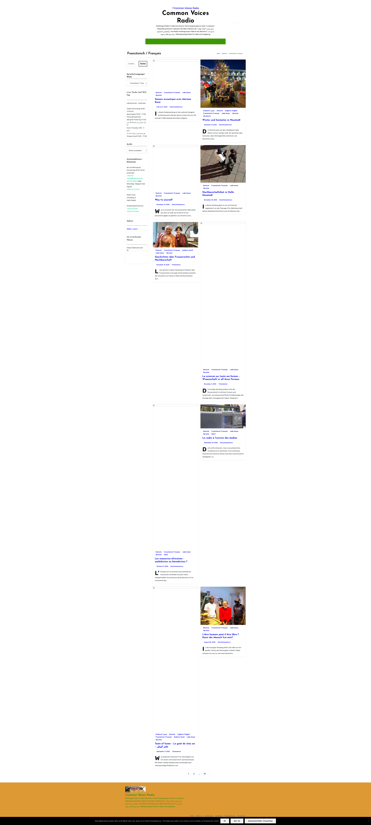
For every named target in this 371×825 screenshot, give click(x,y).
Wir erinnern (205, 41)
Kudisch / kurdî (187, 250)
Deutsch (159, 92)
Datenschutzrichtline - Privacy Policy (260, 821)
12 (205, 774)
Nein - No (237, 821)
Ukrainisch (207, 116)
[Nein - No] (369, 821)
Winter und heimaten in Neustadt (221, 120)
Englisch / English (231, 111)
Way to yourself (163, 200)
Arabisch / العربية (208, 111)
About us (157, 41)
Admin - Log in (132, 229)
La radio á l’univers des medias (219, 438)
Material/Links (191, 41)
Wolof (166, 555)
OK (225, 821)
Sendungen (168, 41)
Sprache (159, 95)
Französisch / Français (172, 92)
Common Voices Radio (140, 794)
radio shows (186, 92)
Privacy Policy (219, 41)
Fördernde (179, 41)
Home (149, 41)
